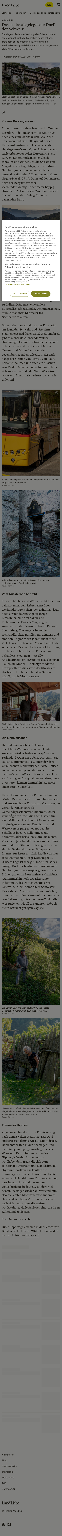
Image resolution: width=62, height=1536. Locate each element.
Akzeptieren (41, 294)
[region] (31, 260)
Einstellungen (20, 294)
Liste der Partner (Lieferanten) (17, 284)
